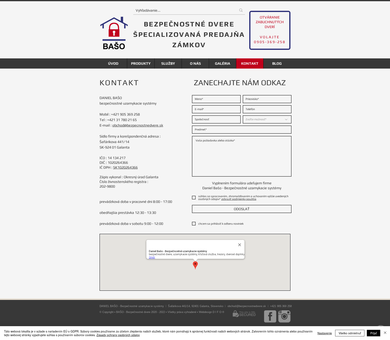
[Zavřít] (385, 333)
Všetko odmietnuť (350, 333)
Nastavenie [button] (324, 333)
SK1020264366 (125, 167)
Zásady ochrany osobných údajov (118, 335)
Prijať (373, 333)
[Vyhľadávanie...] (241, 10)
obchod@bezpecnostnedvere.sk (137, 125)
